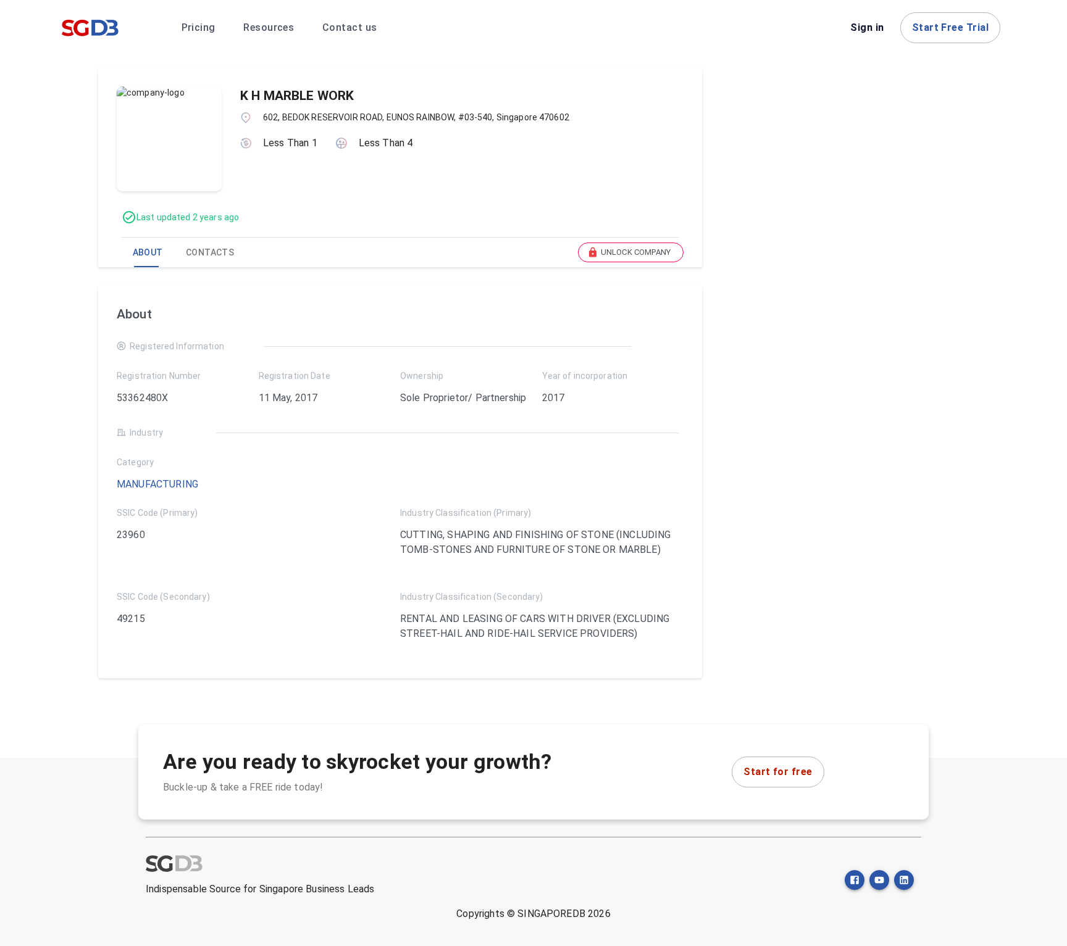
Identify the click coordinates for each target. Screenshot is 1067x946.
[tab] (147, 252)
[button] (631, 252)
